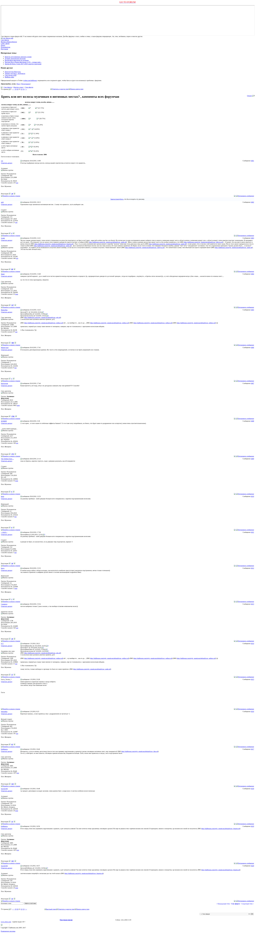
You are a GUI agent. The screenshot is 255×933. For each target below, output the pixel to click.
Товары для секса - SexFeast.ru (15, 73)
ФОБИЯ (4, 421)
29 (12, 194)
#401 (252, 161)
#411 (252, 532)
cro (2, 161)
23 (23, 89)
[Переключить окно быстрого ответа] (50, 909)
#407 (252, 383)
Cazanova (4, 604)
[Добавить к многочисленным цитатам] (235, 196)
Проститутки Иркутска (13, 72)
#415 (252, 679)
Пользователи (5, 47)
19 (15, 89)
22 (21, 89)
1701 (13, 416)
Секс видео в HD (10, 75)
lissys (2, 568)
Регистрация (25, 84)
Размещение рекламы (8, 931)
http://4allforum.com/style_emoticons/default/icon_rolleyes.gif (203, 242)
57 (12, 675)
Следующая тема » (247, 904)
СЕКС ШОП (5, 43)
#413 (252, 604)
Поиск (3, 45)
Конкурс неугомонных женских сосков (18, 57)
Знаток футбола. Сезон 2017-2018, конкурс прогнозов (23, 64)
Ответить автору (6, 163)
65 (12, 744)
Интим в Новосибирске (9, 42)
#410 (252, 496)
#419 (252, 826)
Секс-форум (29, 87)
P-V (2, 643)
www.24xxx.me (6, 922)
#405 (252, 310)
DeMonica (4, 749)
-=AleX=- (4, 532)
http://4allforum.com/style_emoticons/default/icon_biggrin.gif (54, 244)
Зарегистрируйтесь (116, 199)
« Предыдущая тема (223, 904)
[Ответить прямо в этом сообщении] (245, 196)
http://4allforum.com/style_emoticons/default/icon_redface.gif (43, 323)
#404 (252, 274)
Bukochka (4, 310)
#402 (252, 202)
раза (16, 294)
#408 (252, 421)
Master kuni (4, 347)
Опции (249, 96)
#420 (252, 866)
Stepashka (4, 711)
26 (12, 639)
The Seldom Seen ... (7, 459)
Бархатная (4, 383)
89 (12, 269)
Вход (18, 84)
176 (12, 454)
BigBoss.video (9, 77)
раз (17, 183)
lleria (2, 496)
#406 (252, 347)
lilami (2, 274)
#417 (252, 749)
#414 (252, 643)
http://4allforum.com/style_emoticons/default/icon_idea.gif (140, 751)
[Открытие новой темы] (76, 89)
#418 (252, 788)
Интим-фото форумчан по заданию (17, 60)
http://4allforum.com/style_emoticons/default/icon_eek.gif (42, 317)
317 (12, 305)
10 (12, 563)
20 (17, 89)
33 (12, 821)
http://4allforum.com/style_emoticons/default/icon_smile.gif (107, 242)
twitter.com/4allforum (30, 80)
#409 (252, 459)
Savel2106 (4, 789)
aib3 (2, 202)
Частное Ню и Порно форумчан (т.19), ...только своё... (23, 62)
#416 (252, 711)
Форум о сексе (18, 87)
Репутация (4, 49)
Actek (3, 238)
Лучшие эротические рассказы (15, 58)
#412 (252, 568)
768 (12, 343)
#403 (252, 238)
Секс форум (5, 40)
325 (12, 784)
